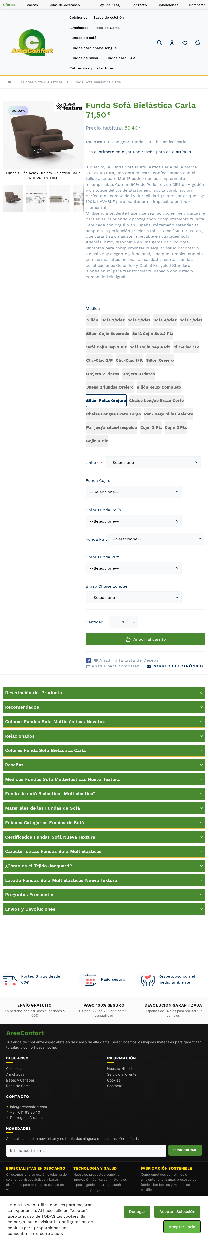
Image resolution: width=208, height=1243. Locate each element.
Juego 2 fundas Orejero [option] (110, 387)
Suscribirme (185, 1150)
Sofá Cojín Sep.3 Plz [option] (106, 346)
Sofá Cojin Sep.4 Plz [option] (150, 346)
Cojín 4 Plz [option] (97, 440)
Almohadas (15, 1074)
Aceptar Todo (182, 1226)
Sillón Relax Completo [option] (159, 387)
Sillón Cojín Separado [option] (107, 333)
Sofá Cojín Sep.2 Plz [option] (152, 333)
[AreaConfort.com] (32, 43)
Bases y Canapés (20, 1080)
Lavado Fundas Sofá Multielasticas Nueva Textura (61, 880)
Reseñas (14, 764)
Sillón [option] (92, 320)
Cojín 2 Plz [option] (151, 427)
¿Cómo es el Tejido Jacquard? (38, 865)
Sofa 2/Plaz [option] (113, 320)
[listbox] (145, 381)
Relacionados (20, 736)
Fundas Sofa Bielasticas (42, 82)
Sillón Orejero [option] (160, 360)
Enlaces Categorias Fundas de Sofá (44, 822)
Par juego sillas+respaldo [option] (111, 427)
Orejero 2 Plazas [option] (102, 373)
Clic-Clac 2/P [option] (99, 360)
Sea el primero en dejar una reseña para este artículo (138, 151)
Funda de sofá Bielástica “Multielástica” (50, 793)
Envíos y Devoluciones (30, 909)
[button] (172, 43)
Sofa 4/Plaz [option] (165, 320)
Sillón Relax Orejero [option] (106, 400)
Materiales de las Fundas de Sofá (42, 808)
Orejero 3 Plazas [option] (138, 373)
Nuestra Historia (120, 1068)
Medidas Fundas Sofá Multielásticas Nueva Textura (62, 779)
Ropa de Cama (18, 1086)
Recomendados (22, 707)
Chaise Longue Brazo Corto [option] (156, 400)
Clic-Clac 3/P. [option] (129, 360)
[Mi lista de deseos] (184, 44)
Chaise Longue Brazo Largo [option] (113, 414)
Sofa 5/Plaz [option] (191, 320)
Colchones (14, 1068)
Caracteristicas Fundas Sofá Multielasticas (53, 851)
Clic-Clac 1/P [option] (186, 346)
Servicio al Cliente (121, 1074)
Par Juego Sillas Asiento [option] (168, 414)
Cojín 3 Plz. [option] (176, 427)
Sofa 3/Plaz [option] (139, 320)
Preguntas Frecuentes (30, 894)
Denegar (137, 1211)
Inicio (9, 82)
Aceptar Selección (177, 1211)
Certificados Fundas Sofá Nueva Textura (50, 837)
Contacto (114, 1086)
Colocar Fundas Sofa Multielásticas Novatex (55, 721)
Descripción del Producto (33, 692)
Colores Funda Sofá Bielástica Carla (45, 750)
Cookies (113, 1080)
